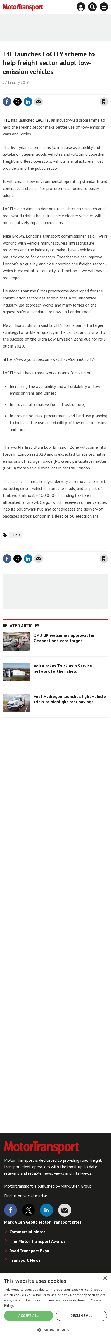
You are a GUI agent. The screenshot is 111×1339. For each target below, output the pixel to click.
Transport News (25, 1260)
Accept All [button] (28, 1315)
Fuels (16, 534)
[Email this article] (38, 101)
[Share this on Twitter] (17, 101)
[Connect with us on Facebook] (10, 1210)
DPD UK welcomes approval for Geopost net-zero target (64, 637)
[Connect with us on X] (28, 1210)
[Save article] (104, 101)
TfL (6, 120)
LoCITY (42, 120)
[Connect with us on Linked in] (46, 1210)
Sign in (40, 90)
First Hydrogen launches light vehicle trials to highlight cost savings (70, 699)
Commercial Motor (27, 1231)
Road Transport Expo (29, 1250)
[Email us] (64, 1210)
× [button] (105, 1278)
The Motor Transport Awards (37, 1241)
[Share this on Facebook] (7, 101)
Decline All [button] (81, 1315)
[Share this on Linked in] (28, 101)
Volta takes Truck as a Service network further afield (63, 668)
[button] (55, 1330)
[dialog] (55, 1306)
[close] (107, 90)
